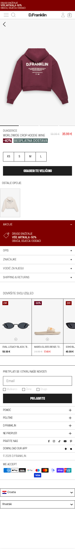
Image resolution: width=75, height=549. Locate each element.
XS (8, 156)
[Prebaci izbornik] (6, 15)
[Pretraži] (13, 15)
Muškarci (12, 389)
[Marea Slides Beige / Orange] (47, 321)
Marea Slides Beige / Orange (50, 347)
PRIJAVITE (37, 398)
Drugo (43, 389)
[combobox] (37, 492)
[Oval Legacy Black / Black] (16, 321)
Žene (29, 389)
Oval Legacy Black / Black (17, 347)
